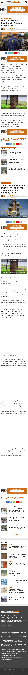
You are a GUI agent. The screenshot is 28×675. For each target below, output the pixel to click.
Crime (17, 653)
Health (13, 653)
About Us (15, 669)
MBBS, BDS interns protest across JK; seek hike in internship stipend (16, 161)
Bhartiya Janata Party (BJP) (8, 655)
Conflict (4, 651)
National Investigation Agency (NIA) (11, 139)
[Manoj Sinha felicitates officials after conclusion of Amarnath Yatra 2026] (4, 170)
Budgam (12, 138)
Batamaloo (13, 497)
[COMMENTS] (21, 53)
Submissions (21, 669)
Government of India (7, 657)
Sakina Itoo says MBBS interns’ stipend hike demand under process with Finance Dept (17, 152)
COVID (8, 653)
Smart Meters (14, 498)
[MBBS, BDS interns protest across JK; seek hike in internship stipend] (4, 162)
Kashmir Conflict (11, 651)
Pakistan (4, 653)
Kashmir (18, 649)
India (23, 649)
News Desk (10, 28)
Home (5, 669)
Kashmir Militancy (21, 651)
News (7, 498)
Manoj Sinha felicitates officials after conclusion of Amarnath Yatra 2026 (17, 169)
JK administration (17, 657)
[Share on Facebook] (6, 53)
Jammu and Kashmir (20, 138)
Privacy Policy (11, 671)
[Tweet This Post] (9, 53)
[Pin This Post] (15, 53)
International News (6, 659)
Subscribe (19, 671)
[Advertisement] (14, 334)
